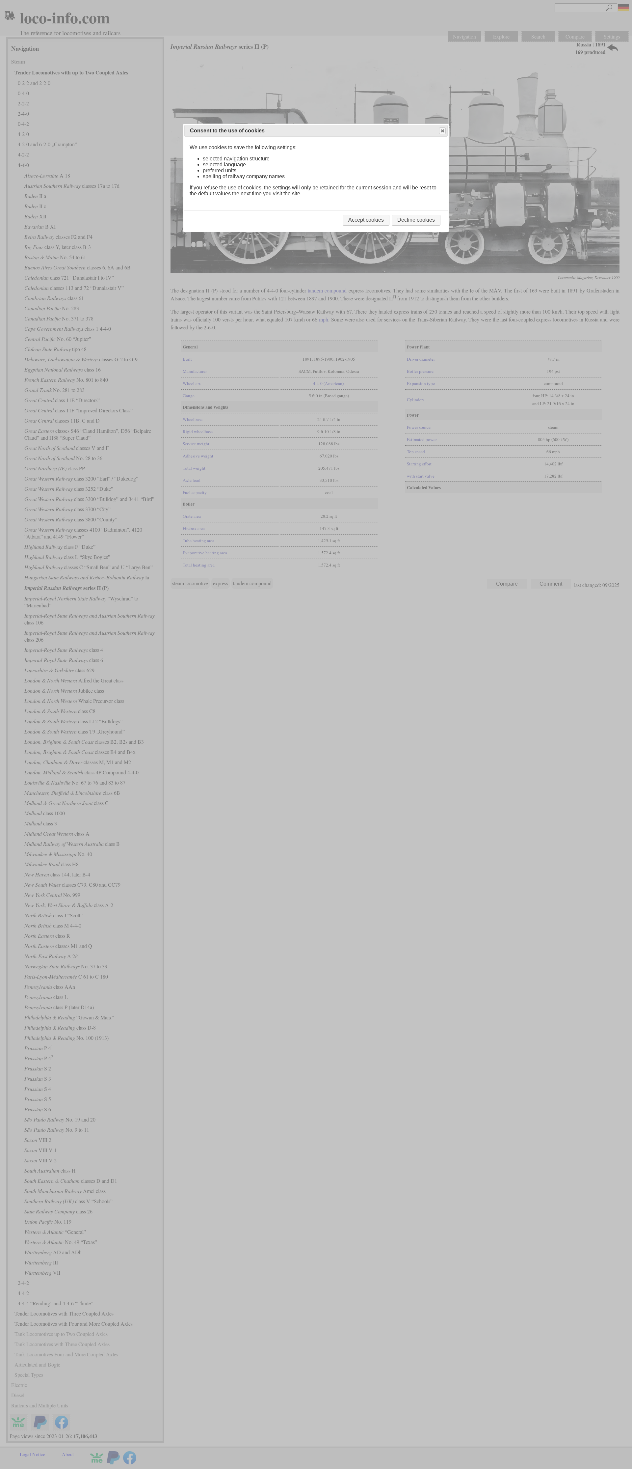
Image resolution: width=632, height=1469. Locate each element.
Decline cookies (416, 220)
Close (442, 130)
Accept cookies (366, 220)
